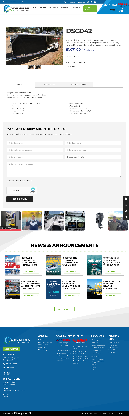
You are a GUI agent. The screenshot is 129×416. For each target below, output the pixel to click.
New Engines (96, 353)
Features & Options (78, 85)
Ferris (94, 364)
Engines (78, 336)
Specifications (49, 85)
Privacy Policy (108, 413)
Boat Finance (114, 342)
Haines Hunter (61, 348)
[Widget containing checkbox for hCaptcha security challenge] (21, 190)
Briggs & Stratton (98, 362)
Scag (93, 370)
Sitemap (121, 413)
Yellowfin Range (62, 345)
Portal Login (43, 350)
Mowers (95, 342)
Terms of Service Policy (90, 413)
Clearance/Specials (98, 345)
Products (64, 7)
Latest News (113, 350)
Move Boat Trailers (63, 350)
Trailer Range (96, 350)
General (43, 336)
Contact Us (12, 2)
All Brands (95, 356)
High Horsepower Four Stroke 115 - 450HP (81, 357)
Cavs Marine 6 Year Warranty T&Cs (45, 343)
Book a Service (87, 9)
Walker (94, 367)
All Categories (97, 340)
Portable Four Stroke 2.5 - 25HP (81, 348)
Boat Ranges (64, 336)
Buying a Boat (114, 337)
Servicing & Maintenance (113, 346)
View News (63, 309)
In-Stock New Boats (63, 353)
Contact (42, 347)
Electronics (53, 7)
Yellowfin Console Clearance (62, 359)
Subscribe (10, 368)
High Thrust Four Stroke (79, 362)
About (5, 2)
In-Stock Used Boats (63, 356)
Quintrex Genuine (98, 348)
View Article (29, 272)
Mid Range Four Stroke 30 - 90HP (79, 352)
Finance (112, 352)
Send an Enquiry (73, 57)
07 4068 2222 (71, 2)
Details (20, 85)
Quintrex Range (62, 343)
